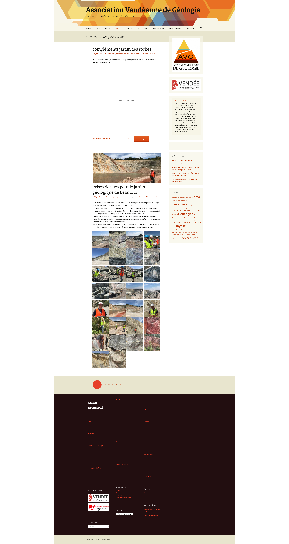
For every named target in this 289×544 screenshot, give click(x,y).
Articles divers (127, 197)
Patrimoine (129, 28)
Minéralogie (193, 220)
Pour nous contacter (151, 493)
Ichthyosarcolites (186, 217)
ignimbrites (194, 217)
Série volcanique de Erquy (178, 232)
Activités (118, 28)
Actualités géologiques (114, 197)
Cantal (196, 197)
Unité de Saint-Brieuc (190, 234)
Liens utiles (190, 28)
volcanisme (190, 238)
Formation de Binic (195, 208)
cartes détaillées (176, 200)
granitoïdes (197, 210)
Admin (118, 490)
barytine (189, 197)
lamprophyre (175, 220)
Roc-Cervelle (190, 226)
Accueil (88, 28)
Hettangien (185, 214)
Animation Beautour (177, 197)
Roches (132, 54)
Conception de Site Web (124, 498)
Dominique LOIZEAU (154, 197)
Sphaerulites (179, 229)
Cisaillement (183, 200)
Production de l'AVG (94, 468)
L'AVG (146, 409)
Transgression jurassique (178, 234)
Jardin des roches (158, 28)
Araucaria (184, 197)
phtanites (193, 222)
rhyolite (181, 226)
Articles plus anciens (109, 384)
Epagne (191, 205)
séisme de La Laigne (192, 229)
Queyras (174, 226)
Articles (118, 442)
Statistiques (120, 495)
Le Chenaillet (181, 220)
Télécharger (141, 139)
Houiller (196, 214)
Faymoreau (188, 208)
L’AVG (98, 28)
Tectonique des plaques (191, 232)
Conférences (111, 54)
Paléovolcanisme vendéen (184, 222)
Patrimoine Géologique (96, 446)
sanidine (174, 229)
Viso (181, 239)
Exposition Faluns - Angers (178, 208)
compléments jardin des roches (122, 49)
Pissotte (198, 222)
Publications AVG (175, 28)
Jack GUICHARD (149, 54)
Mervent (187, 220)
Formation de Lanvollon (177, 210)
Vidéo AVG (147, 422)
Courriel (118, 493)
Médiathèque (142, 28)
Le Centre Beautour (122, 54)
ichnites (174, 217)
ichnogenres (179, 217)
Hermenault (175, 214)
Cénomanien (180, 204)
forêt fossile (187, 210)
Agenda (107, 28)
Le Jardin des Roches (179, 164)
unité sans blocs (176, 239)
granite (191, 210)
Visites (138, 54)
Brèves (135, 197)
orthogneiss (175, 222)
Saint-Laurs (196, 226)
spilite (184, 229)
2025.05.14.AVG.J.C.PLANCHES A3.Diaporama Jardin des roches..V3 (113, 139)
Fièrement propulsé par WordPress (98, 539)
